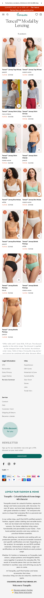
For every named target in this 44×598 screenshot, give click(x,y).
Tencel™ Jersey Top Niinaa (11, 70)
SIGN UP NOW (21, 456)
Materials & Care (30, 372)
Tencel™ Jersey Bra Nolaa (11, 200)
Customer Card (7, 409)
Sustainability (29, 376)
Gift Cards (28, 369)
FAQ (3, 405)
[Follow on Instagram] (9, 463)
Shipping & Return (9, 413)
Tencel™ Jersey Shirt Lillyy (11, 111)
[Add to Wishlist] (19, 40)
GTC (3, 365)
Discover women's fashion (23, 590)
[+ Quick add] (19, 64)
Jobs (26, 387)
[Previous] (2, 3)
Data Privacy (7, 372)
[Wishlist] (36, 14)
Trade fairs (28, 391)
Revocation (6, 369)
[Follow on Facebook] (3, 463)
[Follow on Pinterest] (14, 463)
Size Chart (28, 380)
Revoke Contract (8, 380)
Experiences (28, 365)
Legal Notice (7, 376)
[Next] (41, 3)
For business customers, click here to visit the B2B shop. (22, 3)
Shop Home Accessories (23, 592)
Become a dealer (8, 416)
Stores (26, 383)
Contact (5, 402)
